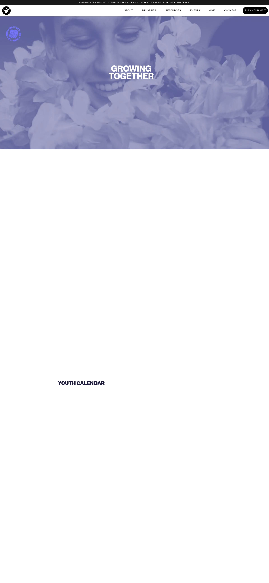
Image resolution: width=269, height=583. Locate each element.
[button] (173, 10)
